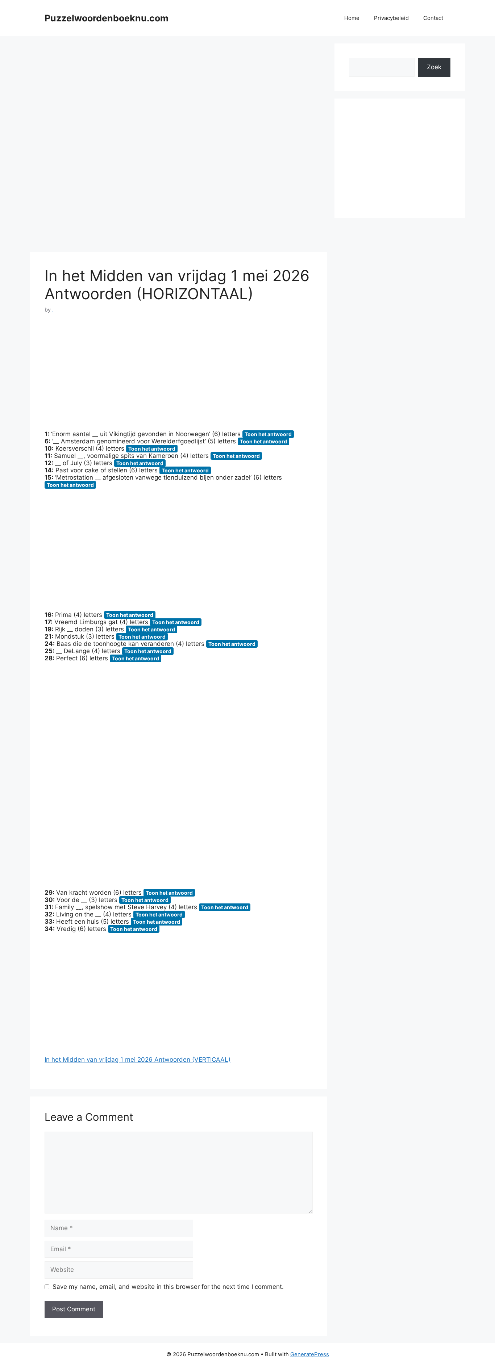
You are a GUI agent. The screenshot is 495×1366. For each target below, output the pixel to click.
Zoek (434, 67)
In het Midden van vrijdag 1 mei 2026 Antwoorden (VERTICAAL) (137, 1059)
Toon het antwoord (268, 434)
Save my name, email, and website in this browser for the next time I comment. (168, 1286)
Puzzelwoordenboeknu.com (107, 18)
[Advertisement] (178, 94)
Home (351, 17)
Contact (433, 17)
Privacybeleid (391, 17)
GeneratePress (309, 1354)
